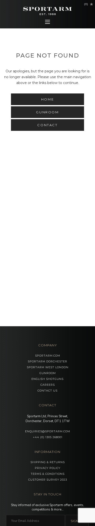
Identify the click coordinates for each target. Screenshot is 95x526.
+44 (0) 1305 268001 (47, 437)
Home (47, 99)
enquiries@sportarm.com (47, 431)
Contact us (47, 390)
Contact (47, 125)
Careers (47, 384)
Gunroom (47, 112)
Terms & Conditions (48, 474)
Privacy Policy (47, 468)
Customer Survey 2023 (47, 479)
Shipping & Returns (47, 462)
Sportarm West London (47, 367)
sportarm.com (47, 355)
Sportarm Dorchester (47, 361)
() (86, 4)
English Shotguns (47, 379)
